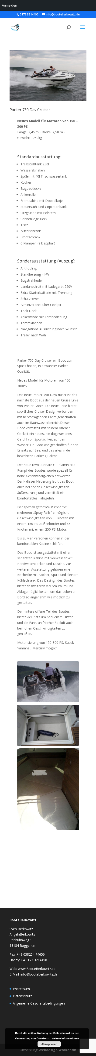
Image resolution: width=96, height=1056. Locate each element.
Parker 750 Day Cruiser (30, 109)
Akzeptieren (49, 1044)
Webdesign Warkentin (57, 1050)
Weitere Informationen (65, 1038)
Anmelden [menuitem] (9, 5)
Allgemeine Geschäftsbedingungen (39, 1003)
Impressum (21, 989)
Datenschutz (22, 996)
